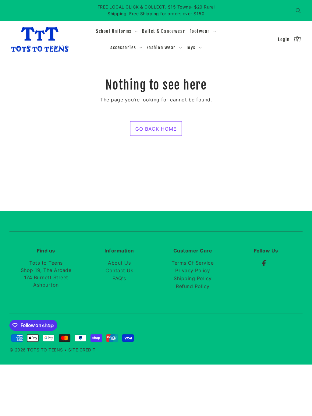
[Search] (298, 10)
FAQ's (119, 278)
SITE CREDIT (82, 349)
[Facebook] (264, 262)
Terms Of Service (193, 263)
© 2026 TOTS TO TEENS (37, 349)
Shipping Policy (193, 278)
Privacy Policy (192, 270)
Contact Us (119, 270)
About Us (119, 263)
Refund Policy (193, 286)
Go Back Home (156, 129)
